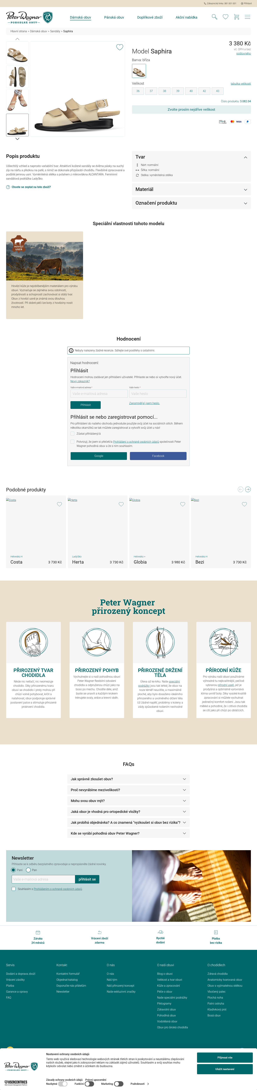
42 (204, 91)
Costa (16, 562)
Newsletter (62, 991)
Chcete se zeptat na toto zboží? (31, 187)
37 (151, 91)
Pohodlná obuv (166, 1015)
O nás (110, 973)
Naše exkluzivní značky (121, 991)
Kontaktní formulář (68, 973)
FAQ (8, 997)
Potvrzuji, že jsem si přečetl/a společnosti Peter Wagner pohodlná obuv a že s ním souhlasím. (129, 444)
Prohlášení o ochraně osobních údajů (136, 441)
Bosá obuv (214, 1015)
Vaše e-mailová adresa (81, 387)
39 (177, 91)
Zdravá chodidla (218, 973)
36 (138, 91)
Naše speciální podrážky (172, 997)
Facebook (158, 456)
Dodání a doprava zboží (20, 973)
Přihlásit (86, 405)
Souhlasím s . (50, 889)
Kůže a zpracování (168, 985)
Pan (34, 870)
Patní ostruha (216, 1003)
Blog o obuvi (165, 973)
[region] (65, 89)
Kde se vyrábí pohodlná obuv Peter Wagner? (105, 833)
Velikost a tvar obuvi (169, 979)
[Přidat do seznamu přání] (119, 46)
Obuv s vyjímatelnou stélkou (225, 985)
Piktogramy (164, 1003)
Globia (140, 562)
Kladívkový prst (217, 1009)
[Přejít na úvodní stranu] (29, 17)
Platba (10, 985)
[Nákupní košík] (236, 17)
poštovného (243, 53)
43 (217, 91)
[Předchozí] (17, 38)
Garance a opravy (17, 991)
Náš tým (112, 979)
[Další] (17, 138)
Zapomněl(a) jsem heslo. (144, 403)
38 (164, 91)
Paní (20, 870)
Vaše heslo (135, 387)
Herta (78, 562)
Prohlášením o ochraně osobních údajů (58, 889)
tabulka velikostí (241, 83)
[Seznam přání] (225, 17)
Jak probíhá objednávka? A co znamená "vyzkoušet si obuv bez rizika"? (125, 822)
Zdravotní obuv (166, 1009)
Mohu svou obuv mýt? (88, 801)
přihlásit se (87, 879)
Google (98, 456)
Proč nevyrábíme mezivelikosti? (95, 790)
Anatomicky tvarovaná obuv (225, 979)
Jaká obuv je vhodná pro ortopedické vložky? (105, 812)
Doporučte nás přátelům (71, 985)
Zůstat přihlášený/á (89, 433)
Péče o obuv (164, 991)
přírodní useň (226, 685)
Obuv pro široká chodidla (172, 1027)
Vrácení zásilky (15, 979)
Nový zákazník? (80, 381)
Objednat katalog (67, 979)
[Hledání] (214, 17)
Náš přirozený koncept (120, 985)
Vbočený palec (217, 991)
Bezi (199, 562)
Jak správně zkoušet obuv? (92, 779)
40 (191, 91)
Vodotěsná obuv (167, 1021)
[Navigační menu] (247, 18)
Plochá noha (215, 997)
